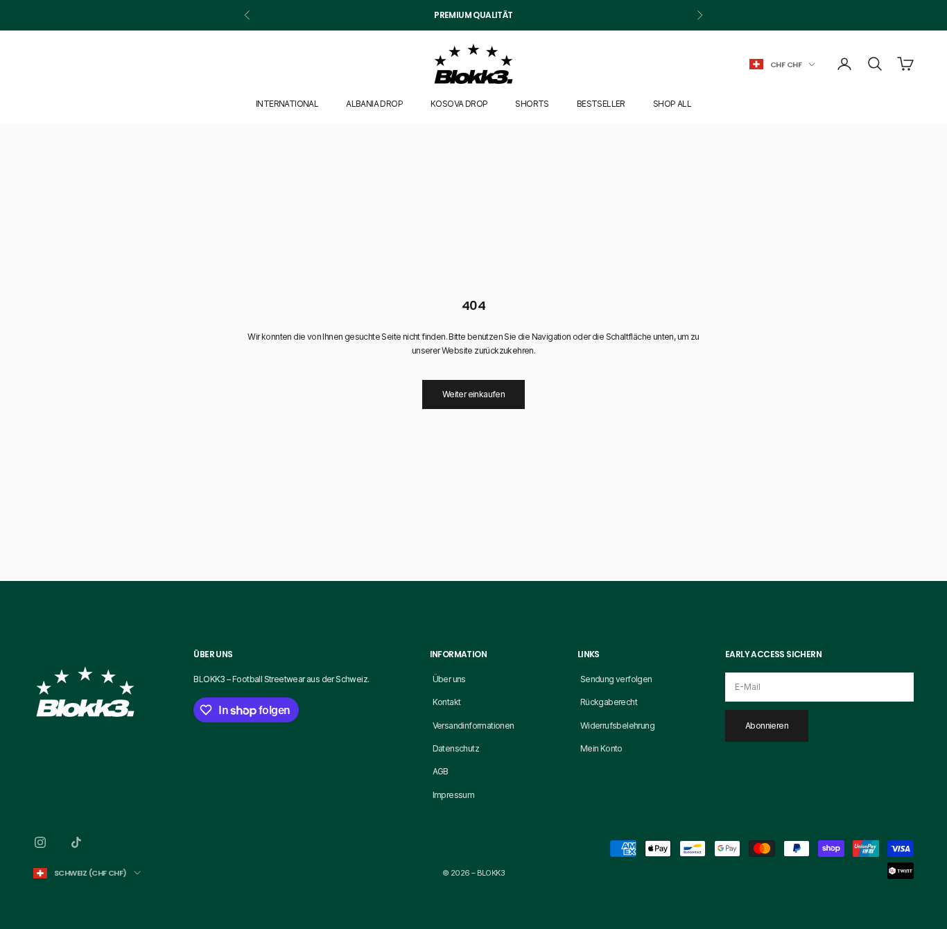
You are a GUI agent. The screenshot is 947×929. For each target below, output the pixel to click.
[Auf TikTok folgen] (76, 842)
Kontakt (447, 702)
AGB (441, 771)
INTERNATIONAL (287, 103)
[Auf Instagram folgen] (40, 842)
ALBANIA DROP (374, 103)
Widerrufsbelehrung (617, 725)
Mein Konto (601, 748)
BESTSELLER (601, 103)
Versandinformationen (473, 725)
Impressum (454, 795)
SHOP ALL (672, 103)
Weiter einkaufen (473, 394)
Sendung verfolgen (616, 679)
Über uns (449, 679)
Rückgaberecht (608, 702)
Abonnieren (766, 725)
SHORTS (531, 103)
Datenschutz (456, 748)
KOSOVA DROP (459, 103)
